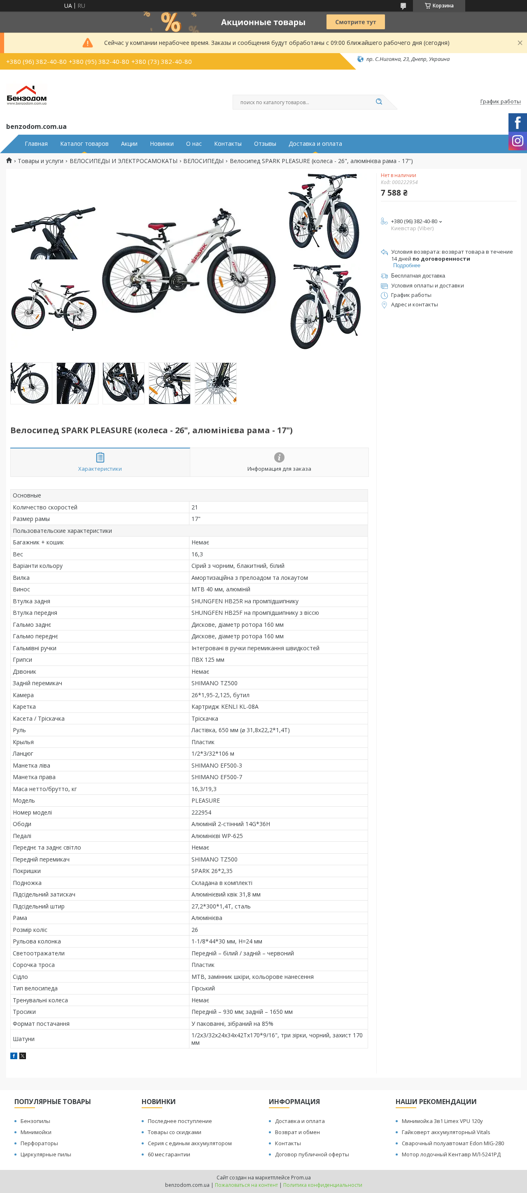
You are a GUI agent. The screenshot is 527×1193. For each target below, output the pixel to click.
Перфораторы (39, 1143)
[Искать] (379, 102)
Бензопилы (35, 1121)
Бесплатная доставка (418, 276)
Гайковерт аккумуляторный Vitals (446, 1132)
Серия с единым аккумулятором (190, 1143)
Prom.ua (301, 1177)
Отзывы (265, 144)
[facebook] (13, 1057)
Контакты (228, 144)
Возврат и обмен (297, 1132)
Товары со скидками (174, 1132)
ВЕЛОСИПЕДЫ (203, 161)
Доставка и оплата (315, 144)
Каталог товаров (84, 144)
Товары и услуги (40, 161)
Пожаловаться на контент (246, 1184)
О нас (194, 144)
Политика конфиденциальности (322, 1184)
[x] (22, 1057)
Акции (129, 144)
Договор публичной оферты (312, 1154)
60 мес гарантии (169, 1154)
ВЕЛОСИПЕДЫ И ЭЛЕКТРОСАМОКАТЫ (123, 161)
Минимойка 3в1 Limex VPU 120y (442, 1121)
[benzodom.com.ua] (26, 94)
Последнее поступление (180, 1121)
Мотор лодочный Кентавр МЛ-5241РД (451, 1154)
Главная (36, 144)
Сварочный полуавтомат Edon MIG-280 (453, 1143)
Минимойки (36, 1132)
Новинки (162, 144)
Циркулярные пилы (46, 1154)
